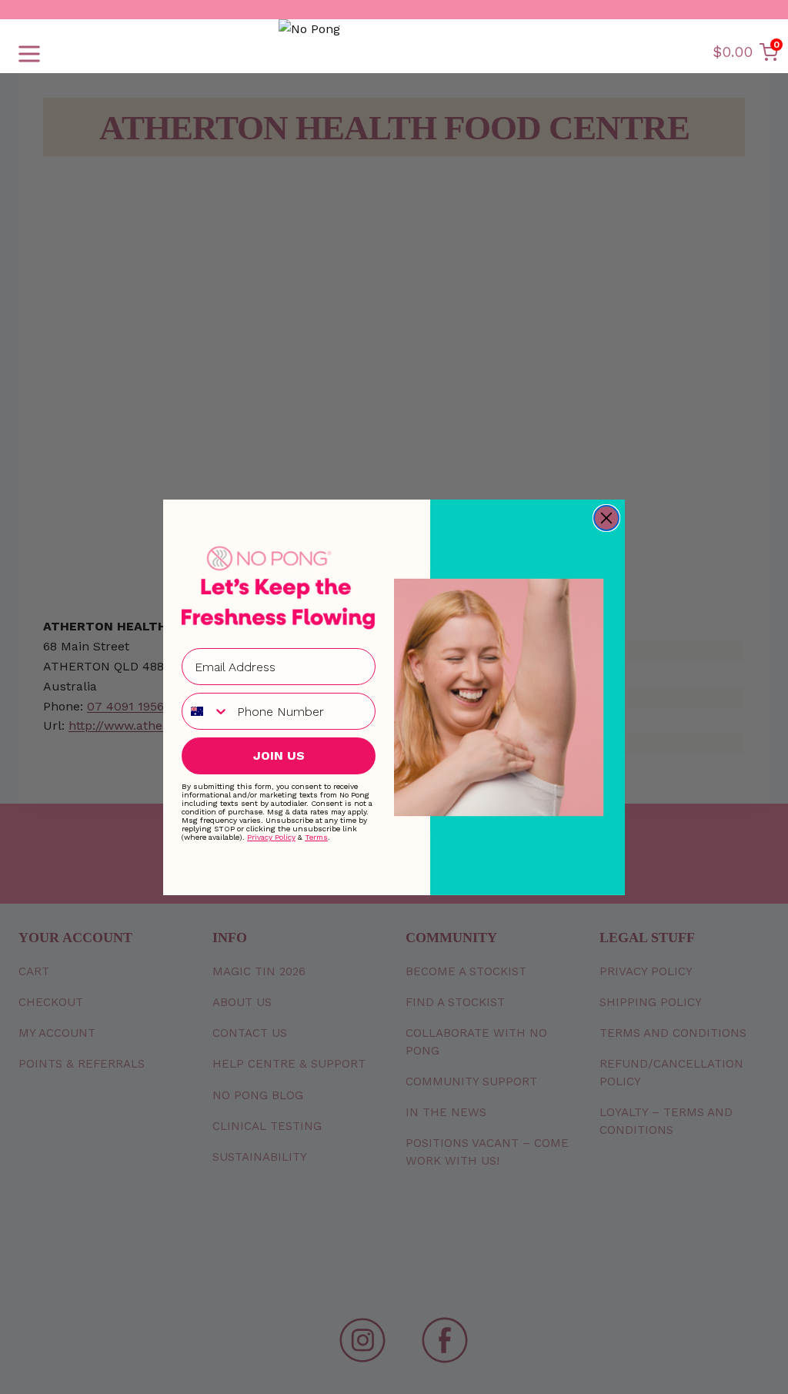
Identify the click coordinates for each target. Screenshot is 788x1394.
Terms (316, 837)
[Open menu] (29, 54)
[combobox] (205, 711)
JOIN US (279, 755)
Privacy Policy (271, 837)
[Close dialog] (606, 518)
